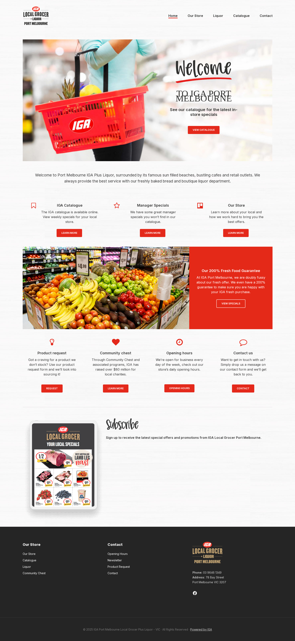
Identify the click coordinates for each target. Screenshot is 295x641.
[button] (69, 233)
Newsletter (115, 560)
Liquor (27, 566)
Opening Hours (118, 553)
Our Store (29, 553)
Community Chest (34, 573)
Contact (113, 573)
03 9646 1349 (212, 572)
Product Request (119, 566)
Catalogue (29, 560)
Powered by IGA (201, 629)
